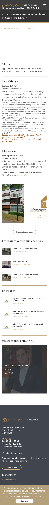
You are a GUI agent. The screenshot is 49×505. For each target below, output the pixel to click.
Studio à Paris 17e (20, 261)
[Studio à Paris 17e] (6, 264)
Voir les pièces (23, 175)
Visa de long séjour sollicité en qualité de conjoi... (29, 325)
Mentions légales (9, 480)
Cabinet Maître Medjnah (20, 5)
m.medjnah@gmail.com (12, 446)
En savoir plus (36, 496)
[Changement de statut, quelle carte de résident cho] (6, 301)
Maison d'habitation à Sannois (25, 249)
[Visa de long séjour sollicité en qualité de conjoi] (6, 327)
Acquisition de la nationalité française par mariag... (28, 312)
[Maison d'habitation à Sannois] (6, 251)
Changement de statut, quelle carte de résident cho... (29, 299)
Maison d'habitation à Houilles (25, 274)
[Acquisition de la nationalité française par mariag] (6, 314)
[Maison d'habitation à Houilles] (6, 277)
